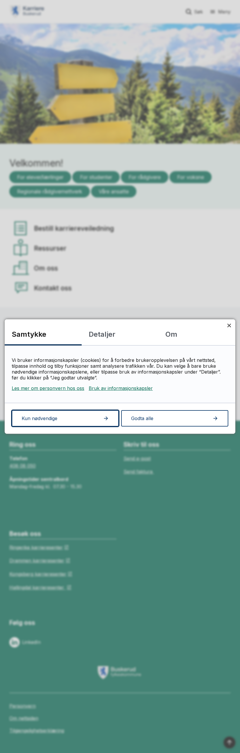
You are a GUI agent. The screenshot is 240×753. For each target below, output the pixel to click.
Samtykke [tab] (29, 334)
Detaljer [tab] (102, 334)
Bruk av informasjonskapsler (121, 388)
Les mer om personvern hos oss (48, 388)
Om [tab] (171, 334)
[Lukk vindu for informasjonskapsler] (229, 325)
